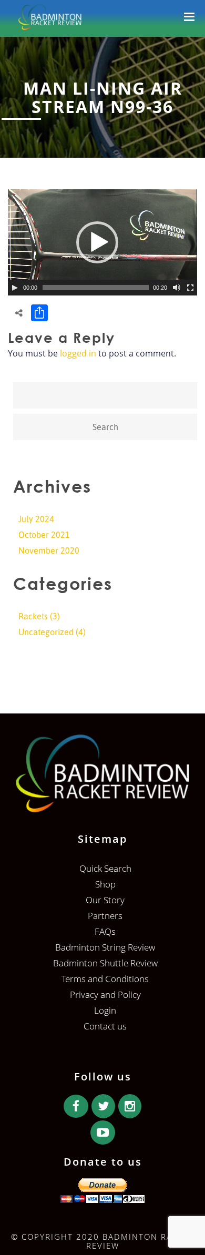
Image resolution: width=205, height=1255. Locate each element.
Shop (105, 884)
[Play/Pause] (15, 287)
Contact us (105, 1026)
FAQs (105, 931)
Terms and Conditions (105, 979)
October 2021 (44, 534)
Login (105, 1010)
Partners (105, 916)
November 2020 (48, 550)
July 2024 (36, 519)
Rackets (33, 616)
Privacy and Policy (105, 994)
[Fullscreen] (190, 287)
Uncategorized (46, 632)
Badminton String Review (105, 947)
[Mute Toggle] (176, 287)
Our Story (105, 900)
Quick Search (105, 868)
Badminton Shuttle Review (105, 963)
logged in (78, 353)
